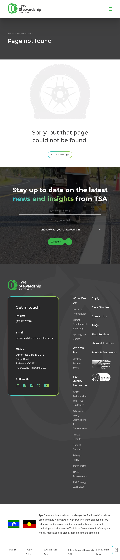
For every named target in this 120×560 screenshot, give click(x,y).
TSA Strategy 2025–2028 (79, 484)
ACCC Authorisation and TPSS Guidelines (79, 398)
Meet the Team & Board (77, 363)
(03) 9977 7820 (24, 321)
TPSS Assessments (80, 474)
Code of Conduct (77, 447)
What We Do (79, 300)
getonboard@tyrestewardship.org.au (35, 338)
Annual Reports (77, 436)
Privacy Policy (76, 457)
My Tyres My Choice (79, 336)
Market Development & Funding (80, 324)
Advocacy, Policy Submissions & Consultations (80, 420)
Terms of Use (79, 466)
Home (11, 33)
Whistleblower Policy (50, 552)
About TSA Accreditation (79, 311)
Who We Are (79, 350)
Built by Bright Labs (102, 552)
